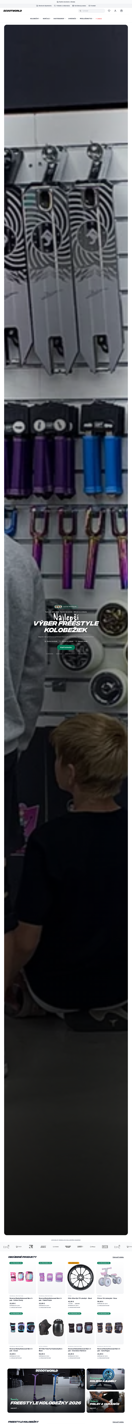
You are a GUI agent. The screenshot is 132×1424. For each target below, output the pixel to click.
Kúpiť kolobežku (66, 647)
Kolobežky (82, 654)
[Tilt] (88, 1247)
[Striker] (76, 1247)
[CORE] (15, 1247)
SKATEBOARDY (70, 654)
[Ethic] (27, 1247)
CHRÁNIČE (49, 654)
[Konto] (115, 11)
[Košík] (121, 11)
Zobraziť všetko (118, 1257)
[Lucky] (101, 1247)
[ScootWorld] (64, 1247)
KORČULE (59, 654)
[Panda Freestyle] (39, 1247)
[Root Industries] (52, 1247)
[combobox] (93, 11)
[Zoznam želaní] (109, 11)
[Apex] (113, 1247)
